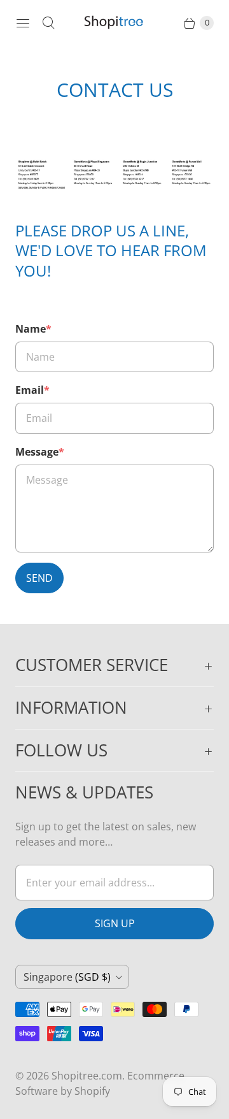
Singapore (67, 977)
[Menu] (23, 23)
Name (33, 329)
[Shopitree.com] (114, 23)
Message (39, 452)
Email (32, 390)
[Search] (48, 23)
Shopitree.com (87, 1076)
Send (39, 578)
